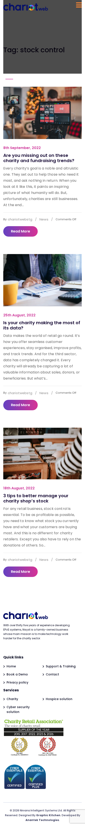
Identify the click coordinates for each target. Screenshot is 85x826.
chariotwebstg (20, 219)
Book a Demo (17, 674)
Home (11, 666)
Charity (12, 699)
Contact (52, 674)
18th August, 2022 (19, 488)
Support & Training (61, 666)
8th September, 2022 (22, 147)
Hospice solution (59, 699)
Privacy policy (17, 682)
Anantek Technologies (42, 820)
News (43, 219)
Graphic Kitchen (48, 815)
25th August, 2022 (19, 315)
